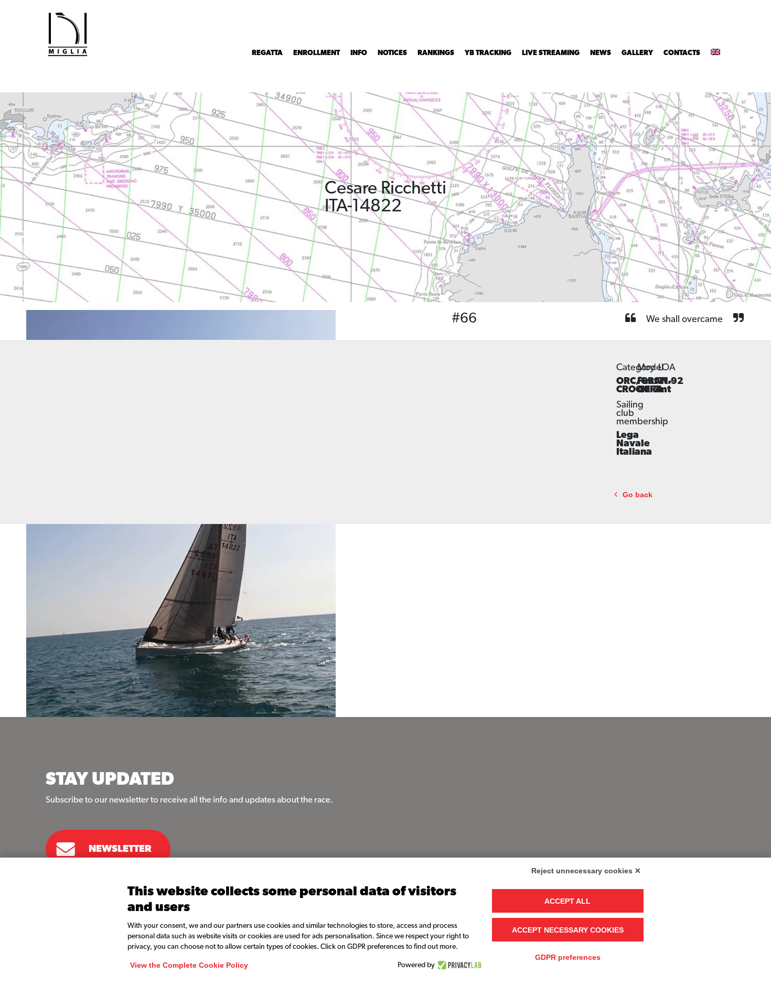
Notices (392, 53)
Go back (637, 495)
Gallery (637, 53)
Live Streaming (551, 53)
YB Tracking (488, 53)
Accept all (567, 901)
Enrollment (316, 53)
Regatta (267, 53)
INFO (358, 53)
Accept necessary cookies (568, 930)
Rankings (435, 53)
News (600, 53)
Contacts (681, 53)
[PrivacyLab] (458, 965)
